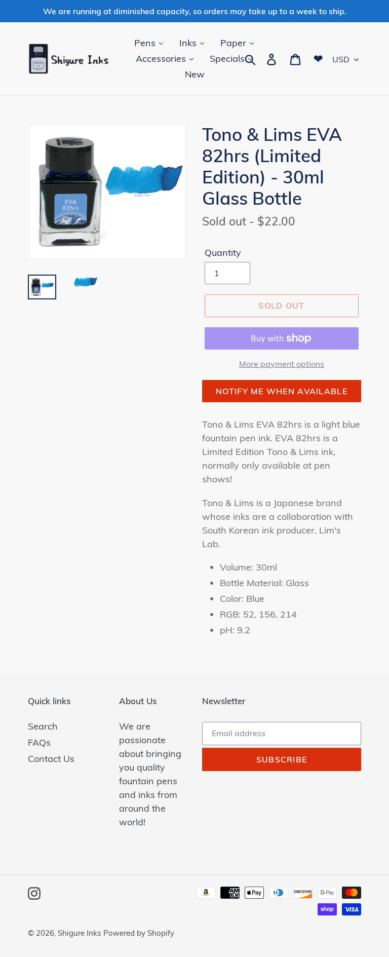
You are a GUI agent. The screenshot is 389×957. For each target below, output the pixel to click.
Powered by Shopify (138, 933)
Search (43, 726)
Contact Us (51, 758)
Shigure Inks (79, 933)
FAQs (39, 742)
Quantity (223, 252)
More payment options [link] (281, 364)
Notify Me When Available (281, 391)
